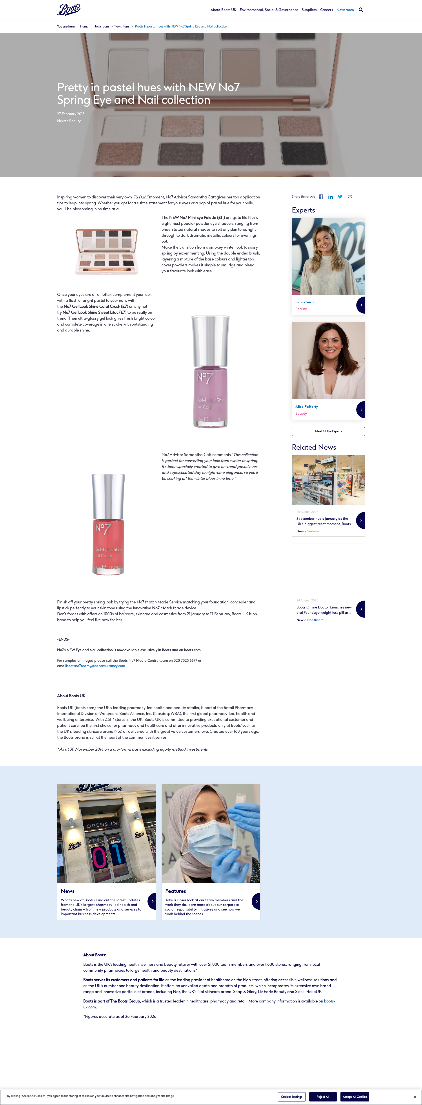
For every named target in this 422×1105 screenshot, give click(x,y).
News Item (121, 26)
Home (84, 26)
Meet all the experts (328, 431)
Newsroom (345, 10)
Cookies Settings (291, 1096)
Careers (326, 10)
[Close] (415, 1097)
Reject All (323, 1096)
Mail (350, 196)
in (330, 196)
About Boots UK (223, 10)
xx (106, 852)
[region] (211, 1097)
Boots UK (68, 10)
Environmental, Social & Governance (269, 10)
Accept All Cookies (355, 1096)
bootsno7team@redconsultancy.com (95, 666)
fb (321, 196)
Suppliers (309, 10)
